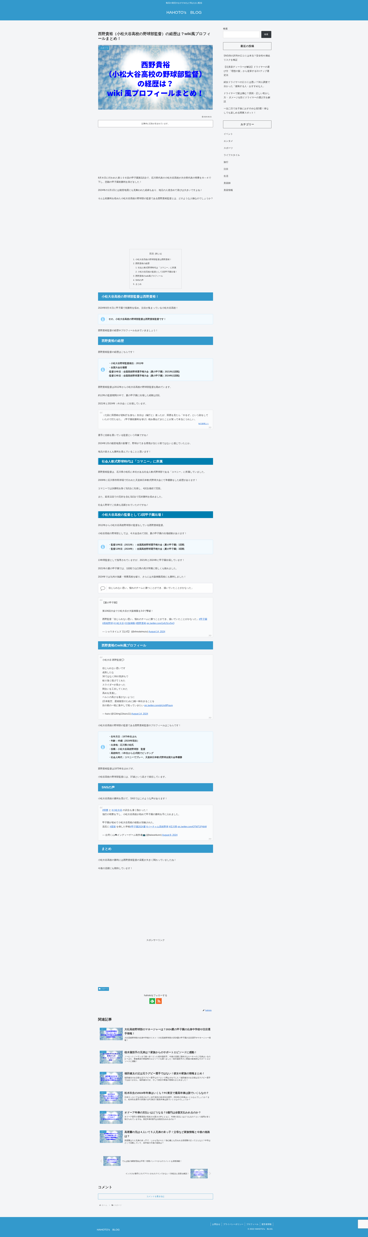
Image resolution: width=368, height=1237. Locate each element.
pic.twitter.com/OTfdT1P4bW (192, 826)
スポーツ (104, 989)
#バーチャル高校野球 (157, 826)
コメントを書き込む (155, 1196)
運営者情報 (266, 1224)
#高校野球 (107, 623)
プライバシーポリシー (233, 1224)
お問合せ (216, 1224)
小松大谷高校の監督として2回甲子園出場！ (157, 272)
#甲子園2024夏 (138, 826)
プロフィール (252, 1224)
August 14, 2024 (156, 631)
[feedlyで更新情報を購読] (152, 1001)
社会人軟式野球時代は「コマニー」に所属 (157, 267)
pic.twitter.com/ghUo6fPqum (158, 705)
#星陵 (113, 826)
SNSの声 (139, 280)
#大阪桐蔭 (129, 623)
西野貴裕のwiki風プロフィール (149, 276)
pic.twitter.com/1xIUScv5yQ (160, 623)
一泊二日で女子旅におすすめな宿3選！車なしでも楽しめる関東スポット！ (246, 110)
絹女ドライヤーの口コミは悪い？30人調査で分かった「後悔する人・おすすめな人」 (247, 84)
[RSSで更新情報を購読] (159, 1001)
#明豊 (105, 810)
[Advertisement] (155, 151)
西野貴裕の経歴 (142, 263)
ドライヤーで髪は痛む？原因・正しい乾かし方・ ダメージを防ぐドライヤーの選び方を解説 (247, 97)
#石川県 (173, 826)
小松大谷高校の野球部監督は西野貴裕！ (153, 259)
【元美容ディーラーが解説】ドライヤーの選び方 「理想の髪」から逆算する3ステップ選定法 (247, 71)
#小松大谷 (118, 623)
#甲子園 (203, 619)
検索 (225, 28)
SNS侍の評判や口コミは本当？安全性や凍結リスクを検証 (247, 57)
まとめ (138, 284)
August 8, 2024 (170, 835)
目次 (151, 253)
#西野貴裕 (141, 623)
